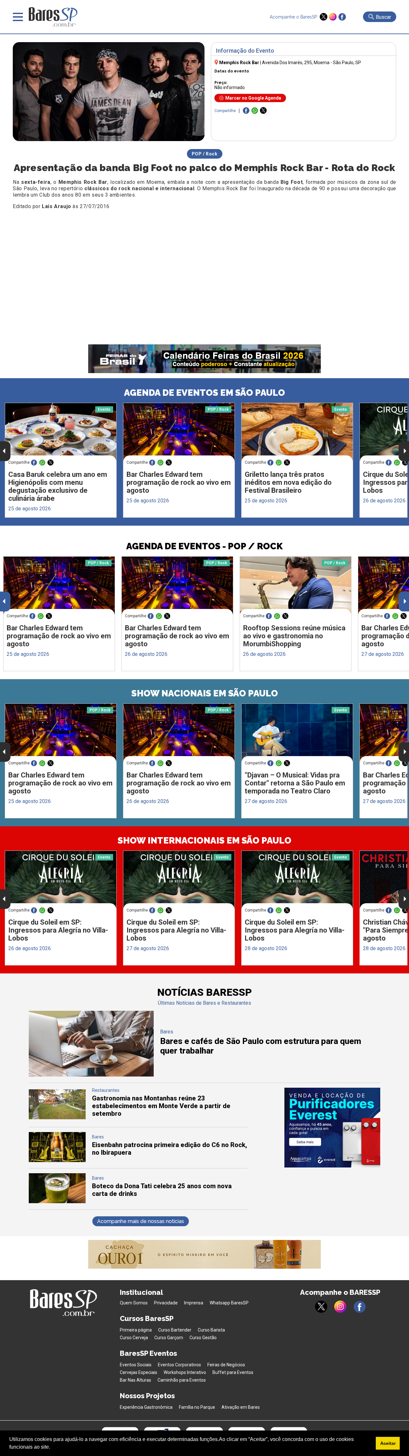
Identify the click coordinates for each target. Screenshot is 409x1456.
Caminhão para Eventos (182, 1380)
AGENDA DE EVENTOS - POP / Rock (204, 546)
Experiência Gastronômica (146, 1407)
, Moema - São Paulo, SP (311, 62)
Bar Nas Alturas (135, 1380)
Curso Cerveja (134, 1337)
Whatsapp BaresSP (229, 1302)
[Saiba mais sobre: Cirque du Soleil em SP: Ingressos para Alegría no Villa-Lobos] (60, 880)
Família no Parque (197, 1407)
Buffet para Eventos (232, 1372)
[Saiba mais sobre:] (297, 733)
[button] (52, 1448)
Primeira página (136, 1329)
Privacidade (166, 1302)
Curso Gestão (203, 1337)
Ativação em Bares (240, 1407)
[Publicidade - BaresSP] (332, 1127)
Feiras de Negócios (226, 1364)
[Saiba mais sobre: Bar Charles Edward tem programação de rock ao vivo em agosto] (179, 432)
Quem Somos (134, 1302)
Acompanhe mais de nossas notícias (140, 1221)
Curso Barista (211, 1329)
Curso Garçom (168, 1337)
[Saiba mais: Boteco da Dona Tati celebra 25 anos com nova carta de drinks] (57, 1201)
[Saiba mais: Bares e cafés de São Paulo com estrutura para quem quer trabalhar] (91, 1075)
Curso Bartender (174, 1329)
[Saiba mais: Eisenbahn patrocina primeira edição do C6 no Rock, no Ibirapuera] (57, 1160)
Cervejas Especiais (138, 1372)
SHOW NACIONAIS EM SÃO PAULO (204, 693)
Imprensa (193, 1302)
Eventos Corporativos (179, 1364)
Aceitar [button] (388, 1443)
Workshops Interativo (185, 1372)
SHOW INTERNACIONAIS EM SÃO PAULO (204, 840)
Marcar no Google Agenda (253, 98)
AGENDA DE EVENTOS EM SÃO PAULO (204, 392)
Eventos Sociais (135, 1364)
